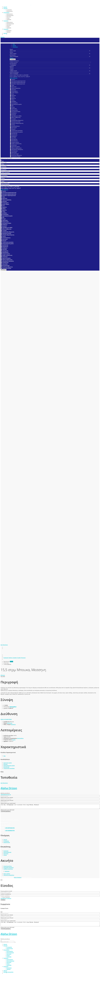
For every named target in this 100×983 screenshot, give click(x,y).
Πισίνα (13, 124)
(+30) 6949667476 (10, 830)
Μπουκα (3, 675)
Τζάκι (12, 85)
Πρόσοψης (14, 108)
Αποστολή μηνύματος (5, 811)
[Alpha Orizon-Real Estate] (31, 4)
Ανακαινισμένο (15, 142)
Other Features (13, 78)
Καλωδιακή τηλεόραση (17, 149)
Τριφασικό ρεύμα (15, 156)
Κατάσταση (3, 166)
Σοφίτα (13, 79)
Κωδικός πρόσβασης (6, 894)
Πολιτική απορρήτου (9, 875)
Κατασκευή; (14, 135)
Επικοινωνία (7, 842)
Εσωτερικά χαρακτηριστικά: (18, 81)
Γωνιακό (13, 119)
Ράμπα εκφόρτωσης (16, 148)
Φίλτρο (11, 58)
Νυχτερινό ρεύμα (15, 121)
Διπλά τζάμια (14, 92)
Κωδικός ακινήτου (14, 60)
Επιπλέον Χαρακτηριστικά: (18, 84)
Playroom (13, 86)
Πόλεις (11, 52)
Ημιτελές (13, 138)
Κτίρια (5, 855)
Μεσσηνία (9, 723)
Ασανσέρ (13, 89)
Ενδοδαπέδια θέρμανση (17, 120)
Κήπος (13, 97)
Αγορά (14, 45)
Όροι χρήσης (7, 873)
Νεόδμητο (14, 113)
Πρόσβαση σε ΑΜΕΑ (16, 116)
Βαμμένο (13, 95)
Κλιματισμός (14, 110)
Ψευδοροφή (14, 151)
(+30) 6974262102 (10, 828)
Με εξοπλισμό (15, 154)
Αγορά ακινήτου (8, 866)
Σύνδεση (3, 899)
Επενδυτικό (14, 133)
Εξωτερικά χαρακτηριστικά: (18, 82)
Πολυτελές (14, 152)
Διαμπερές (14, 145)
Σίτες (12, 94)
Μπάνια (12, 66)
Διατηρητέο (14, 139)
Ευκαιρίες (6, 851)
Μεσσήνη (13, 724)
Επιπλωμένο (14, 91)
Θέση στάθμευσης (15, 117)
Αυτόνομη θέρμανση (16, 155)
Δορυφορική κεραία (16, 104)
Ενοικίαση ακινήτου (9, 867)
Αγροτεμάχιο (13, 706)
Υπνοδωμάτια (13, 63)
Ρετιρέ (13, 107)
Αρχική (5, 839)
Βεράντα (13, 98)
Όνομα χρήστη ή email (6, 891)
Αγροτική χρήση (15, 146)
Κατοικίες (6, 853)
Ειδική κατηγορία (14, 72)
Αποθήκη (13, 101)
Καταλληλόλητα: (15, 126)
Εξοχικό (13, 129)
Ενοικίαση (15, 47)
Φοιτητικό (14, 127)
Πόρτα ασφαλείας (15, 88)
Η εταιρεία (6, 841)
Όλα (14, 44)
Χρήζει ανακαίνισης (16, 143)
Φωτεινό (13, 114)
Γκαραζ (11, 69)
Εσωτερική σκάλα (15, 111)
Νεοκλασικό (14, 140)
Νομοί (11, 49)
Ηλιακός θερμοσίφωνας (17, 123)
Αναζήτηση (12, 59)
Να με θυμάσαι (6, 897)
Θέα (12, 105)
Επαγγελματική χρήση (17, 132)
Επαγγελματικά (7, 852)
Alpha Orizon (9, 788)
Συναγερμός (14, 103)
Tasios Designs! (17, 877)
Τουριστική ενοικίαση (17, 130)
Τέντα (12, 100)
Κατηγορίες (13, 55)
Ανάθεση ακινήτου (8, 869)
